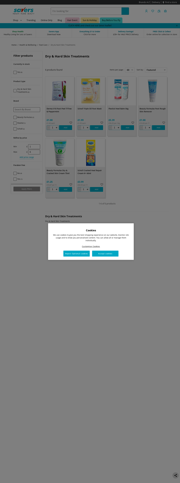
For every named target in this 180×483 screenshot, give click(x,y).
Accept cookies (105, 253)
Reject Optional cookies (76, 253)
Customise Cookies (91, 246)
